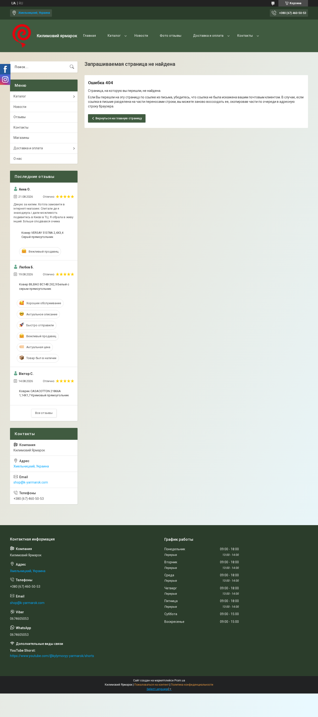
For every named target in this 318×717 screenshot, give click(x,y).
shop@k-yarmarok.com (31, 482)
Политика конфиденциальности (192, 684)
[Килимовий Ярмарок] (21, 35)
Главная (89, 35)
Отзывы (20, 117)
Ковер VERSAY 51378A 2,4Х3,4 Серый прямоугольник (42, 235)
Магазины (21, 138)
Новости (141, 35)
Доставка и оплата (208, 35)
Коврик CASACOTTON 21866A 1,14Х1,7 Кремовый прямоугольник (44, 393)
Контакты (245, 35)
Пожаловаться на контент (151, 684)
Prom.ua (179, 680)
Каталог (114, 35)
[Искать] (72, 67)
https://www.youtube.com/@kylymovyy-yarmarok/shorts (52, 656)
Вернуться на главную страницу (118, 118)
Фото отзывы (170, 35)
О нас (18, 158)
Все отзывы (44, 413)
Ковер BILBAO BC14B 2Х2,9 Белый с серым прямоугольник (44, 286)
